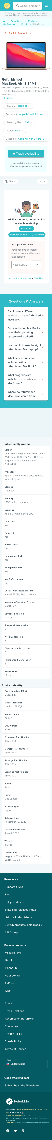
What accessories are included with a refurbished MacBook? (22, 362)
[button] (18, 106)
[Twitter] (15, 1130)
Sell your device (15, 902)
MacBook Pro (13, 952)
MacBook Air (12, 975)
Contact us (11, 1026)
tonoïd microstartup (16, 1116)
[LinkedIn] (23, 1130)
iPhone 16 (11, 967)
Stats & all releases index (20, 909)
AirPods (9, 983)
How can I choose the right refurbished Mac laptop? (24, 347)
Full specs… (8, 98)
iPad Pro (10, 960)
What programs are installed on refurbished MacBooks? (23, 379)
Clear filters (39, 278)
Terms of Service (15, 1048)
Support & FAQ (14, 886)
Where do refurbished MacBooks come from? (22, 394)
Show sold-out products (20, 278)
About (8, 1003)
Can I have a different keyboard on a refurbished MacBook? (24, 315)
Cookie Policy (13, 1041)
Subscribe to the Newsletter (22, 1085)
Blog (7, 894)
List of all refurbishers (18, 917)
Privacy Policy (13, 1033)
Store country (12, 1060)
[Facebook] (8, 1130)
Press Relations (14, 1011)
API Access (12, 932)
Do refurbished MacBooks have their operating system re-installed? (24, 332)
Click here (17, 15)
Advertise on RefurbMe (19, 1018)
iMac (8, 990)
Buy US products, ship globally (23, 924)
